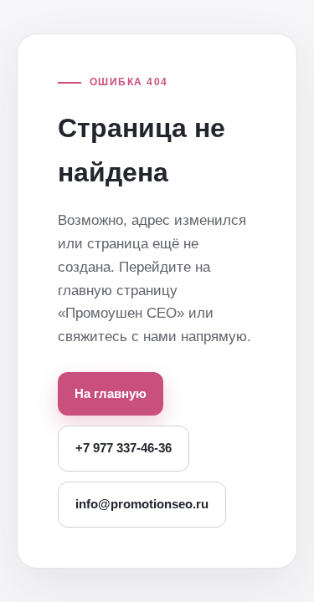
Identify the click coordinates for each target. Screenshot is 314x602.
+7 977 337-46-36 (123, 448)
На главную (111, 393)
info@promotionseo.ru (141, 504)
